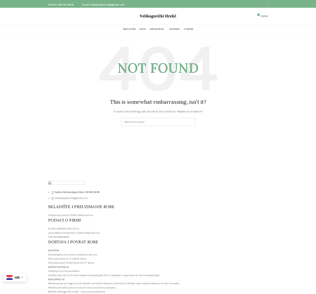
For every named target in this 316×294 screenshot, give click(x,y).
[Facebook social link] (259, 3)
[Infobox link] (60, 4)
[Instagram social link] (264, 3)
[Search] (250, 16)
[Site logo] (158, 15)
